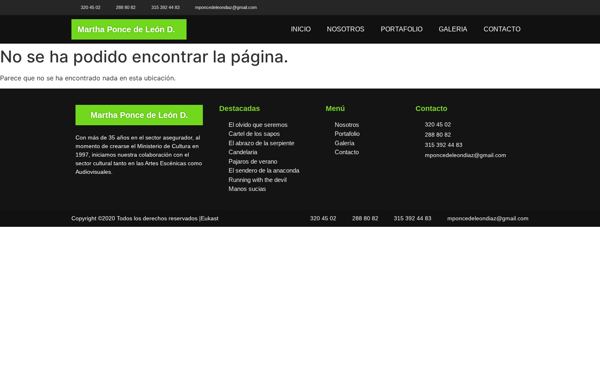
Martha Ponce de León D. (126, 29)
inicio (301, 29)
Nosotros (345, 29)
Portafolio (401, 29)
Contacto (502, 29)
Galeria (453, 29)
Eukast (209, 218)
